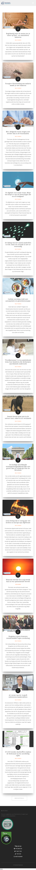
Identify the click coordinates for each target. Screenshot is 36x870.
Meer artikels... (19, 798)
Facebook (18, 848)
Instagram (18, 856)
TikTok (18, 854)
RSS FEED (5, 810)
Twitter (19, 851)
